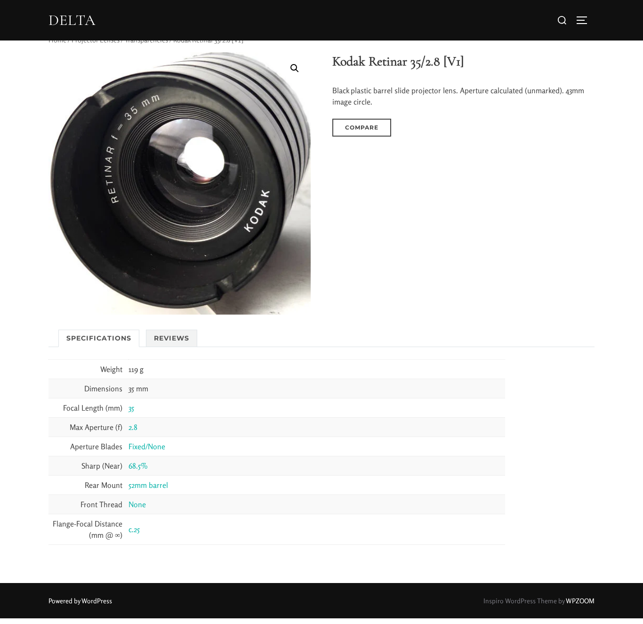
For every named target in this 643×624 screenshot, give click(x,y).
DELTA (72, 20)
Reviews (171, 338)
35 (131, 408)
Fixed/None (147, 446)
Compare (361, 127)
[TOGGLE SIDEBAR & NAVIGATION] (585, 20)
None (137, 504)
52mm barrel (148, 485)
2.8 (133, 427)
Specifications (98, 338)
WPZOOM (580, 601)
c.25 (134, 529)
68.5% (138, 465)
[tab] (98, 338)
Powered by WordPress (80, 601)
